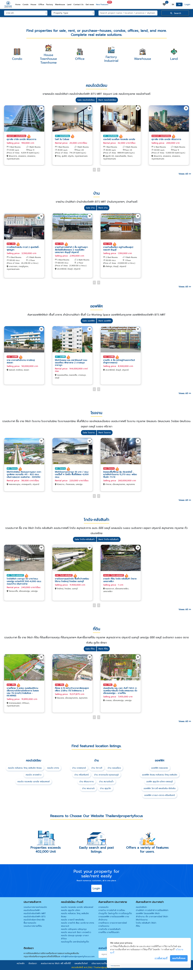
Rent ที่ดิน (103, 648)
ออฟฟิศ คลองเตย (159, 768)
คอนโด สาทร (53, 768)
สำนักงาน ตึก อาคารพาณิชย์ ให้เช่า (152, 916)
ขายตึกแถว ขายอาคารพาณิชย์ (112, 922)
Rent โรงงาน (104, 432)
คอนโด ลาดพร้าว (33, 774)
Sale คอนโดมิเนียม (86, 100)
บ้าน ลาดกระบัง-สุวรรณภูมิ (106, 774)
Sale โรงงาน (89, 432)
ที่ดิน (138, 926)
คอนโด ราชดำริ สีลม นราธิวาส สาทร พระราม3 (77, 924)
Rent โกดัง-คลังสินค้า (108, 539)
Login (187, 4)
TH (179, 4)
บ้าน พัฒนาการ (86, 781)
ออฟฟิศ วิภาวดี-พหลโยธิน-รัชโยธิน (160, 788)
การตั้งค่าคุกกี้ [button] (161, 958)
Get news (90, 4)
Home (18, 4)
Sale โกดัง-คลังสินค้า (85, 539)
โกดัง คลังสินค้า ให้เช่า (146, 922)
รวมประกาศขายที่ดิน (33, 926)
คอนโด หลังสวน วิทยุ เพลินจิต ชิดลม (25, 768)
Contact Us (78, 4)
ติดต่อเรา (32, 963)
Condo (25, 4)
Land (69, 4)
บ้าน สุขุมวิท (105, 788)
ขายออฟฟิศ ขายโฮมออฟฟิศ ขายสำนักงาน (113, 918)
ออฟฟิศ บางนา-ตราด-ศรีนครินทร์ (159, 795)
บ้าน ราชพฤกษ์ (79, 768)
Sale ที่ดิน (90, 648)
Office (41, 4)
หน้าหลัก (21, 963)
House (33, 4)
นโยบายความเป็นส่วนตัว (102, 963)
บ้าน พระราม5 (88, 788)
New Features (102, 4)
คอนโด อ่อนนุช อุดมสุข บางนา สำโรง (75, 937)
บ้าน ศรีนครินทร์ (81, 774)
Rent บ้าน (103, 207)
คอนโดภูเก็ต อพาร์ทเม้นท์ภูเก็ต (75, 941)
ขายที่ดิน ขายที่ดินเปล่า (108, 932)
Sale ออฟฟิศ (88, 320)
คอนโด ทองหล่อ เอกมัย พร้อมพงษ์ (33, 781)
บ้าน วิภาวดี (96, 768)
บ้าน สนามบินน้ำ (106, 781)
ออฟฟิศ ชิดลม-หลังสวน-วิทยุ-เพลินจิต (159, 774)
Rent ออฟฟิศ (104, 320)
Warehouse (60, 4)
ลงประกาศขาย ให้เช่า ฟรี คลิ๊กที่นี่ (56, 963)
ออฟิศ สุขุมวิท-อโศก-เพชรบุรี (159, 781)
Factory (49, 4)
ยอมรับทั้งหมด (178, 958)
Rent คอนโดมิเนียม (107, 100)
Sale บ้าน (90, 207)
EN (173, 4)
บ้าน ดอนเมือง (114, 768)
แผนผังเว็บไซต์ (81, 963)
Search (177, 13)
